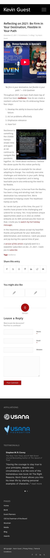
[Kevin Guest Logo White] (21, 9)
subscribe (13, 250)
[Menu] (42, 9)
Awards (7, 536)
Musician (7, 523)
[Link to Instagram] (36, 555)
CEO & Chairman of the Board (15, 518)
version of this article (14, 243)
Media (6, 527)
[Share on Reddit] (37, 269)
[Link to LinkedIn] (40, 555)
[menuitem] (42, 9)
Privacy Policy (28, 549)
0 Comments (23, 35)
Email (38, 342)
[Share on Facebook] (7, 269)
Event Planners (10, 514)
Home (6, 505)
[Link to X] (44, 555)
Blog (32, 35)
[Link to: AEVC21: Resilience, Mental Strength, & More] (35, 293)
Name (38, 333)
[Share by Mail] (43, 269)
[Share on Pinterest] (25, 269)
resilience (12, 255)
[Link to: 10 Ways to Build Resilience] (14, 293)
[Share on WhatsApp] (19, 269)
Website (39, 350)
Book (6, 510)
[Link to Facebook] (32, 555)
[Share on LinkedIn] (31, 269)
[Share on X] (13, 269)
